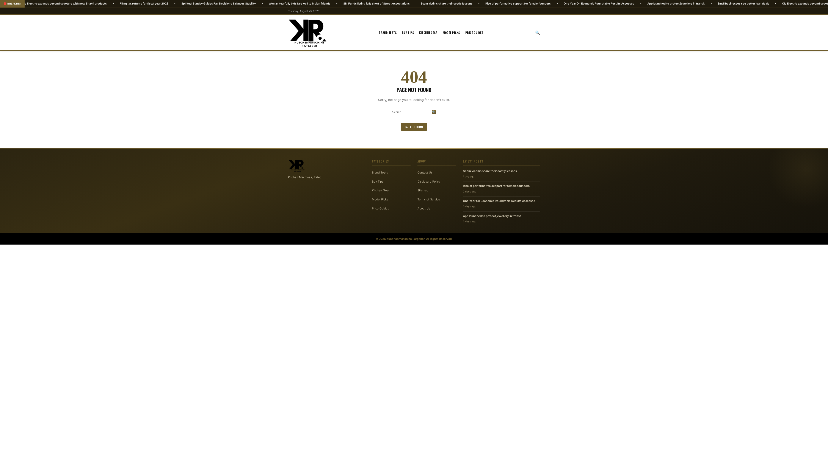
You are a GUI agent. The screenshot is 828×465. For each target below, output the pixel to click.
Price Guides (474, 32)
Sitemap (422, 190)
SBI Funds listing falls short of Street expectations (340, 3)
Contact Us (425, 172)
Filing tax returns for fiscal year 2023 (108, 3)
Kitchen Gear (428, 32)
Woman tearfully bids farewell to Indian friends (264, 3)
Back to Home (414, 127)
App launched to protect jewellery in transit (640, 3)
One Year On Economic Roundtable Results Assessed (563, 3)
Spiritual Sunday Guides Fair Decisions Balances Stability (183, 3)
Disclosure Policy (428, 181)
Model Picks (451, 32)
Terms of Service (428, 199)
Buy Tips (408, 32)
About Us (423, 208)
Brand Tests (388, 32)
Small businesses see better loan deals (707, 3)
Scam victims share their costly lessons (411, 3)
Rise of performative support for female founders (482, 3)
